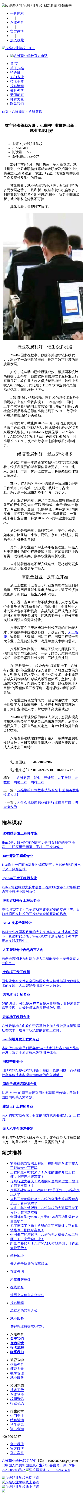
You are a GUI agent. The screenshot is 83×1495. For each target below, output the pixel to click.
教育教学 (17, 90)
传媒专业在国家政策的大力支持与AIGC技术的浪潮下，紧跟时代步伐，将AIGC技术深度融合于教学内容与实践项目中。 (40, 936)
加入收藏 (17, 40)
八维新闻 (18, 111)
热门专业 (17, 77)
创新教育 (17, 1364)
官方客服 (17, 1453)
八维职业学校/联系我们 (19, 1461)
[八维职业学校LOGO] (18, 48)
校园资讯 (17, 1399)
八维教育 (17, 22)
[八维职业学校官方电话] (29, 56)
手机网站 (17, 13)
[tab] (41, 833)
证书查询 (17, 1429)
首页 (5, 111)
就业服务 (17, 1377)
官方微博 (17, 31)
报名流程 (17, 86)
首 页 (14, 63)
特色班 (15, 72)
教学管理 (17, 1373)
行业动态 (17, 1403)
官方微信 (17, 1444)
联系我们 (17, 104)
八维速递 (35, 111)
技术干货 (17, 81)
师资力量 (17, 99)
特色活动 (17, 1420)
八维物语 (17, 1394)
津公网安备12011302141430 (49, 1470)
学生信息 (17, 1424)
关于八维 (17, 68)
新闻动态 (17, 95)
